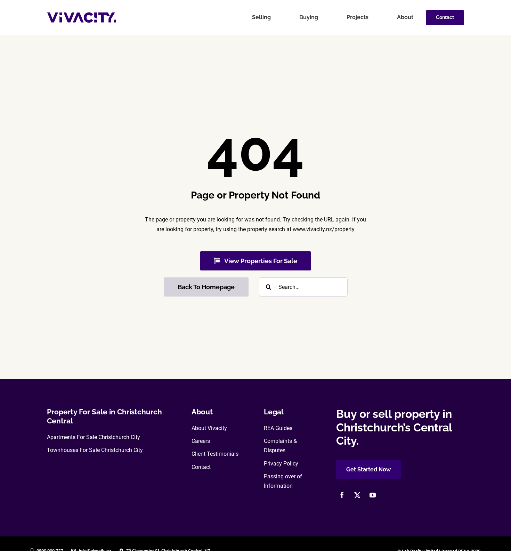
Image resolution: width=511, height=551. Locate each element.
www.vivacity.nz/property (324, 229)
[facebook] (342, 495)
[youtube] (373, 495)
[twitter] (357, 495)
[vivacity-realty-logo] (81, 14)
